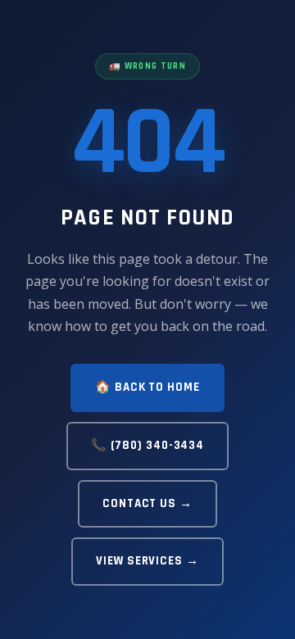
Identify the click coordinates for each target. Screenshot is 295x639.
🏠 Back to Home (147, 387)
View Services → (147, 561)
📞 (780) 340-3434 (147, 445)
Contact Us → (147, 503)
